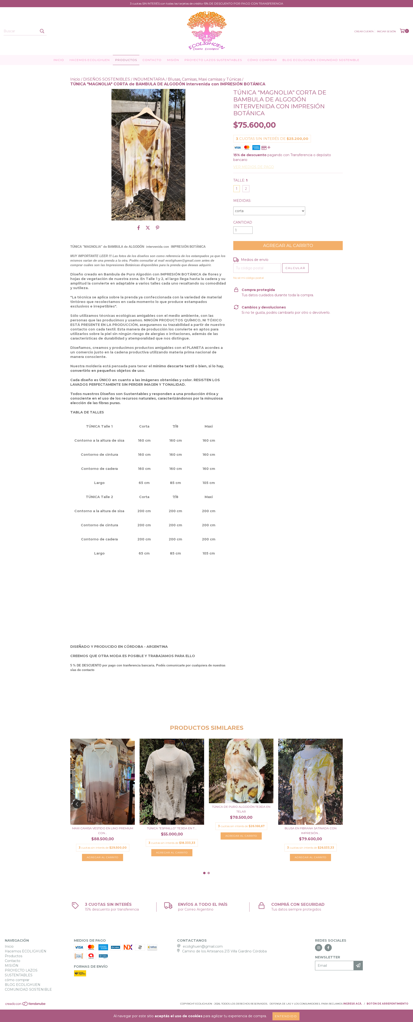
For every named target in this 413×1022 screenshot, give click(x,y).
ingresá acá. (352, 1003)
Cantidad (242, 222)
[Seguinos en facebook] (328, 947)
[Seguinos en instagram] (318, 947)
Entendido (286, 1016)
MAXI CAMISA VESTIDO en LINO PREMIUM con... (102, 830)
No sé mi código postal (248, 278)
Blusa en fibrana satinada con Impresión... (311, 830)
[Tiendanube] (26, 1005)
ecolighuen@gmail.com (203, 946)
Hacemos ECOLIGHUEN (90, 60)
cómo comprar (262, 60)
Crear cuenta (364, 31)
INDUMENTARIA (149, 79)
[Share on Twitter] (148, 227)
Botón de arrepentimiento (387, 1003)
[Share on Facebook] (138, 227)
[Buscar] (42, 31)
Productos (126, 60)
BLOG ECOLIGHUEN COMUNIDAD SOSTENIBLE (321, 60)
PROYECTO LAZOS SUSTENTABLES (213, 60)
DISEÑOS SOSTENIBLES (106, 79)
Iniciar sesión (386, 31)
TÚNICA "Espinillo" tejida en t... (172, 828)
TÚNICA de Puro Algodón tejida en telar (241, 809)
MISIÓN (173, 60)
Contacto (152, 60)
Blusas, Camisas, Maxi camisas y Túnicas (204, 79)
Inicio (59, 60)
